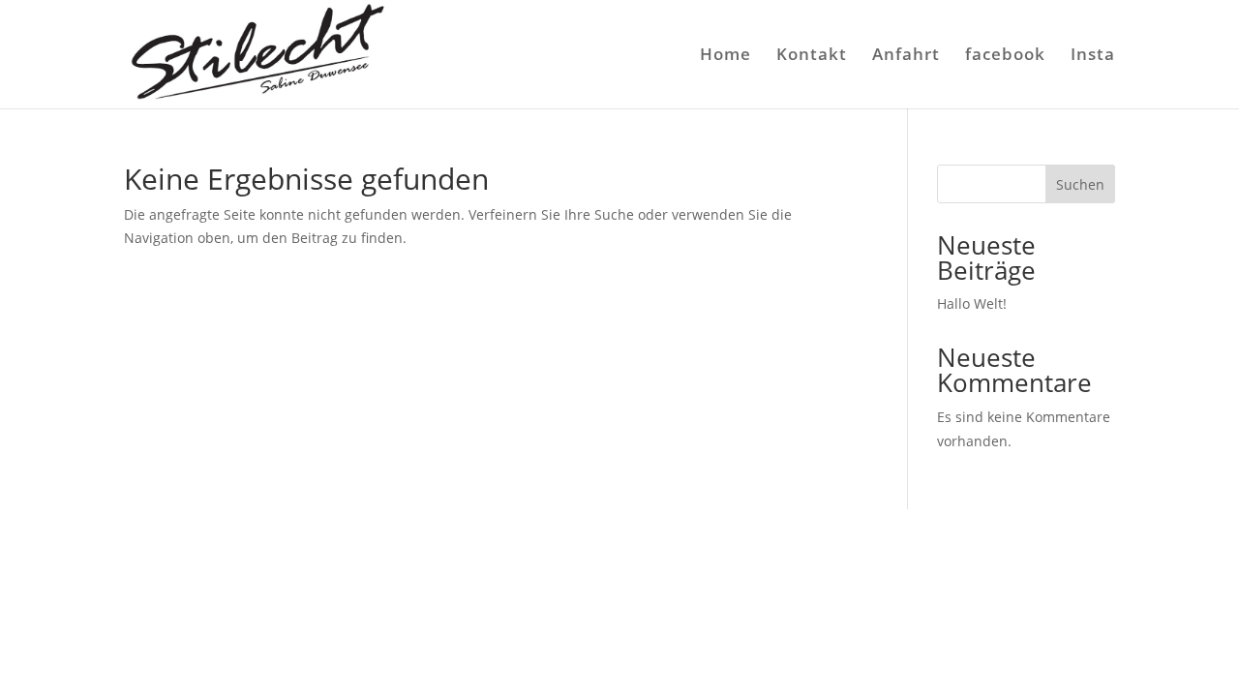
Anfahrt (906, 56)
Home (725, 56)
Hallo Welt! (972, 303)
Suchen (1080, 184)
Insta (1093, 56)
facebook (1005, 56)
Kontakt (811, 56)
